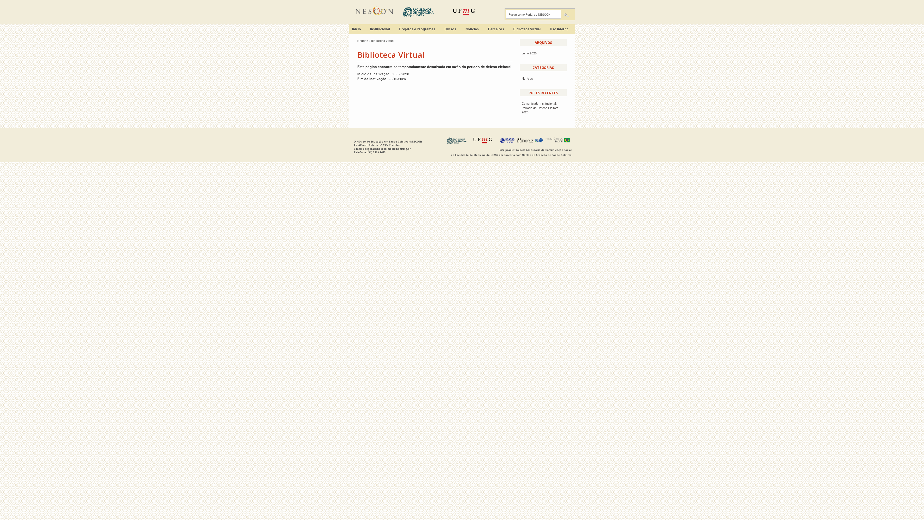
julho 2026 (529, 53)
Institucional (380, 29)
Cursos (450, 29)
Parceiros (496, 29)
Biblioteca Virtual (527, 29)
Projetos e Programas (417, 29)
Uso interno (559, 29)
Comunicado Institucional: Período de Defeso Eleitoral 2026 (540, 107)
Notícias (472, 29)
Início (356, 29)
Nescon (362, 41)
